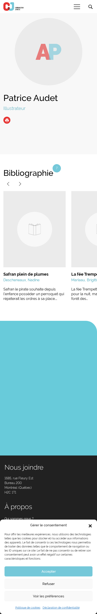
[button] (90, 525)
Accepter (49, 571)
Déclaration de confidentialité (61, 607)
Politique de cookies (27, 607)
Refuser (48, 584)
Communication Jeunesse (13, 6)
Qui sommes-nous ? (19, 518)
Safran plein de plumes (25, 274)
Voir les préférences (48, 596)
